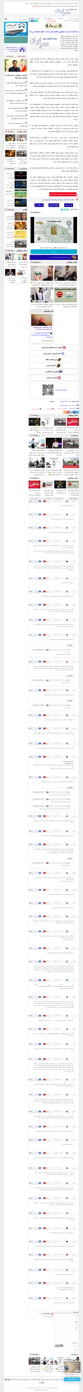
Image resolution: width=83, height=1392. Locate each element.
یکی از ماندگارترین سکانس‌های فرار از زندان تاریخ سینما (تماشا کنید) (42, 328)
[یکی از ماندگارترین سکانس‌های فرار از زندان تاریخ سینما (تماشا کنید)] (41, 320)
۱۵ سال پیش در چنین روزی (52, 353)
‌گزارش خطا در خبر (51, 21)
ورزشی (72, 6)
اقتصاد (27, 3)
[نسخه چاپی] (29, 18)
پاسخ (30, 501)
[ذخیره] (33, 18)
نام (77, 1315)
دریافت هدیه (72, 1379)
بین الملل (68, 6)
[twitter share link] (30, 21)
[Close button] (80, 1360)
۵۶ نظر (45, 18)
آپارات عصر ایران (52, 378)
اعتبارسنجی (50, 1316)
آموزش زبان (34, 6)
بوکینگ (45, 1316)
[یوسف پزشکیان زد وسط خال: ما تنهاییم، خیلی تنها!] (16, 65)
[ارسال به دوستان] (31, 18)
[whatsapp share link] (37, 21)
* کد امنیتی (75, 1343)
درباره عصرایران (58, 1379)
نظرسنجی (57, 3)
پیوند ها (41, 3)
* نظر (76, 1328)
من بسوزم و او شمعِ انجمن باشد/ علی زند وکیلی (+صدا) (11, 49)
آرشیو (66, 3)
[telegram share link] (35, 21)
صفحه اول (76, 3)
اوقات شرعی (46, 3)
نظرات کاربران (53, 205)
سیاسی (31, 3)
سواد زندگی (36, 3)
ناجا (70, 405)
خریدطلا (54, 252)
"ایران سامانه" (38, 1390)
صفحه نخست (76, 18)
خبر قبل (40, 205)
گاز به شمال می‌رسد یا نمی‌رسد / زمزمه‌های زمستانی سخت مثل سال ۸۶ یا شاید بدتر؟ (42, 335)
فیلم (45, 6)
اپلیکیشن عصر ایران (61, 390)
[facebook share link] (32, 21)
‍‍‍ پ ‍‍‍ (36, 18)
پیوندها (38, 1379)
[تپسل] (31, 212)
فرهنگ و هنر (62, 6)
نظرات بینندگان (73, 498)
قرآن (52, 6)
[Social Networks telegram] (62, 210)
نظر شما (75, 1312)
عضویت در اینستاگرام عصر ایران (52, 347)
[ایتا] (65, 412)
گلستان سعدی (51, 365)
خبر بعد (67, 205)
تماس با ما (70, 3)
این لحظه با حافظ (51, 359)
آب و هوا (52, 3)
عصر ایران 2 (40, 6)
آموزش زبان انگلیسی (52, 371)
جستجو (61, 3)
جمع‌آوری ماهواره (64, 405)
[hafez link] (53, 26)
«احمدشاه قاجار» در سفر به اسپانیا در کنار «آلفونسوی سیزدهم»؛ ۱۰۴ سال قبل (16, 93)
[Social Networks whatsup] (67, 210)
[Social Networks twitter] (65, 210)
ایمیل (76, 1322)
